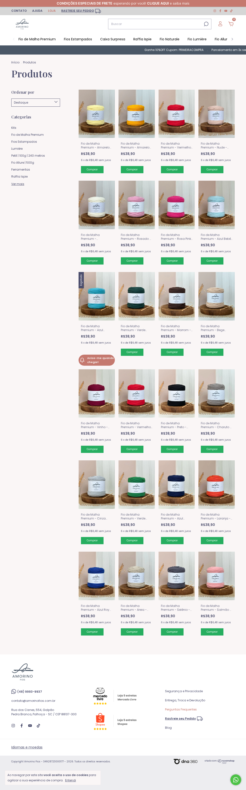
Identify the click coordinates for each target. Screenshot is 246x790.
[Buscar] (205, 24)
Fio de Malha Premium (37, 39)
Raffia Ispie (142, 39)
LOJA (52, 11)
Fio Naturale (169, 39)
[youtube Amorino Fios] (226, 11)
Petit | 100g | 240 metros (28, 156)
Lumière (17, 149)
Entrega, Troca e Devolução (185, 700)
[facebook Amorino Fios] (220, 11)
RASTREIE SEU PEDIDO (77, 11)
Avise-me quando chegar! (100, 360)
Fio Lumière (197, 39)
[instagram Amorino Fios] (215, 11)
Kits (13, 128)
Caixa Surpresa (112, 39)
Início (15, 62)
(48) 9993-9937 (29, 692)
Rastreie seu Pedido (180, 718)
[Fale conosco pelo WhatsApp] (235, 779)
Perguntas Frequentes (181, 709)
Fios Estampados (78, 39)
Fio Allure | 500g (22, 162)
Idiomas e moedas (27, 747)
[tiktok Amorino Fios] (231, 11)
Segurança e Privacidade (184, 691)
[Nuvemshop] (220, 762)
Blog (168, 728)
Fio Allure (222, 39)
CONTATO (19, 11)
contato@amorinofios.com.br (33, 701)
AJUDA (37, 11)
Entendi (70, 780)
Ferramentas (20, 169)
